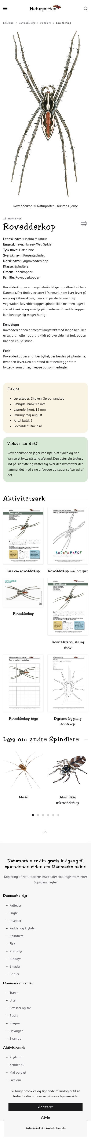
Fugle (14, 913)
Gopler (14, 974)
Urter (13, 1000)
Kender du (17, 1065)
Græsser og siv (20, 1008)
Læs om (15, 1080)
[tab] (33, 815)
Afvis (45, 1117)
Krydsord (16, 1057)
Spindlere (16, 936)
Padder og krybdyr (23, 928)
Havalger (16, 1031)
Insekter (15, 920)
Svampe (15, 1038)
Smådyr (15, 966)
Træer (14, 992)
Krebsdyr (16, 951)
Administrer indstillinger (45, 1128)
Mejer (23, 797)
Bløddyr (15, 959)
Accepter (45, 1107)
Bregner (15, 1023)
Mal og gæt (18, 1072)
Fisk (12, 943)
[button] (5, 8)
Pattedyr (15, 905)
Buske (14, 1015)
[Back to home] (45, 8)
